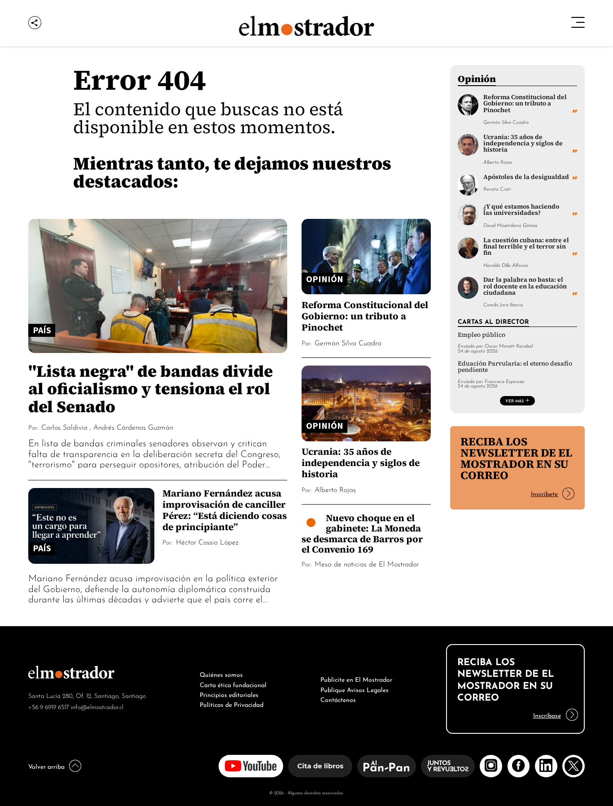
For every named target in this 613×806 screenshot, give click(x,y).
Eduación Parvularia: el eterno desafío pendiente (515, 366)
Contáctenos (338, 698)
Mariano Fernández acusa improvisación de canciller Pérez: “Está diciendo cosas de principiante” (224, 510)
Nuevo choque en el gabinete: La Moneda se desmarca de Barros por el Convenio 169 (362, 533)
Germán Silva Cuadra (348, 342)
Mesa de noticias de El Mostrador (367, 563)
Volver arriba (46, 765)
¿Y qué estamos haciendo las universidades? (521, 209)
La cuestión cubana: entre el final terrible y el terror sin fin (526, 246)
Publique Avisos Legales (354, 688)
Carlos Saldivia (64, 426)
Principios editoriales (229, 693)
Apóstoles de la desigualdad (526, 177)
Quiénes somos (221, 673)
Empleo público (481, 335)
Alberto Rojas (335, 489)
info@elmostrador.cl (97, 706)
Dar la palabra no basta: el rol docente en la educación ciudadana (525, 286)
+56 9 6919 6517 (48, 706)
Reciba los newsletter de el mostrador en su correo (516, 458)
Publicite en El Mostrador (356, 678)
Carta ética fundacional (233, 684)
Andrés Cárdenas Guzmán (133, 426)
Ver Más (514, 400)
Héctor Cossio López (207, 541)
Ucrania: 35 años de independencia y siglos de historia (361, 462)
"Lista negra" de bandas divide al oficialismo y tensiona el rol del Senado (150, 388)
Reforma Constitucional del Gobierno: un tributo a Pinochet (365, 316)
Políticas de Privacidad (231, 703)
